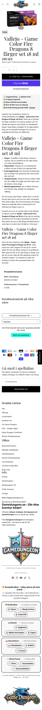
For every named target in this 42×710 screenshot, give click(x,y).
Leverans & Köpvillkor (10, 466)
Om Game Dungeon (9, 424)
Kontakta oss (7, 420)
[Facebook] (12, 577)
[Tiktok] (25, 577)
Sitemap (5, 413)
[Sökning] (7, 4)
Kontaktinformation (9, 446)
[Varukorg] (39, 4)
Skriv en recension (21, 335)
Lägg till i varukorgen (22, 77)
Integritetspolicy (8, 454)
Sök (3, 409)
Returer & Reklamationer (11, 436)
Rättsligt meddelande (10, 450)
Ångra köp (6, 470)
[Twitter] (29, 577)
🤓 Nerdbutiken (11, 605)
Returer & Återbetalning (11, 458)
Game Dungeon (17, 568)
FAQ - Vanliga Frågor (10, 428)
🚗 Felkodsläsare (12, 641)
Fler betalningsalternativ (21, 88)
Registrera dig (21, 389)
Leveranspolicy (7, 462)
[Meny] (2, 4)
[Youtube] (21, 577)
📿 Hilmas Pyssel (13, 659)
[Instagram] (17, 577)
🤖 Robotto (12, 623)
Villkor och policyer (21, 573)
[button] (36, 700)
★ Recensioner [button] (40, 357)
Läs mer (32, 108)
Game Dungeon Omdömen (12, 432)
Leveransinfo (7, 417)
